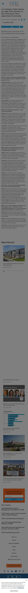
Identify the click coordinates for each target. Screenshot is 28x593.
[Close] (26, 580)
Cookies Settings (14, 590)
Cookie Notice (20, 588)
